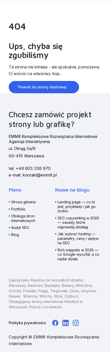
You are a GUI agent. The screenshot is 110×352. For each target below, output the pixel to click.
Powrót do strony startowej (42, 87)
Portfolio (18, 209)
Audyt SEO (20, 227)
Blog (15, 234)
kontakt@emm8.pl (40, 175)
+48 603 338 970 (33, 168)
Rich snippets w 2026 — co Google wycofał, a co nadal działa (78, 254)
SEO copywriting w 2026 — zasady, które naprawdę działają (78, 222)
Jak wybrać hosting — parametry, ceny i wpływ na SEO (78, 238)
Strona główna (23, 202)
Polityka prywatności (27, 323)
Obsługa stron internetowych (23, 218)
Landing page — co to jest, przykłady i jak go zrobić (77, 206)
